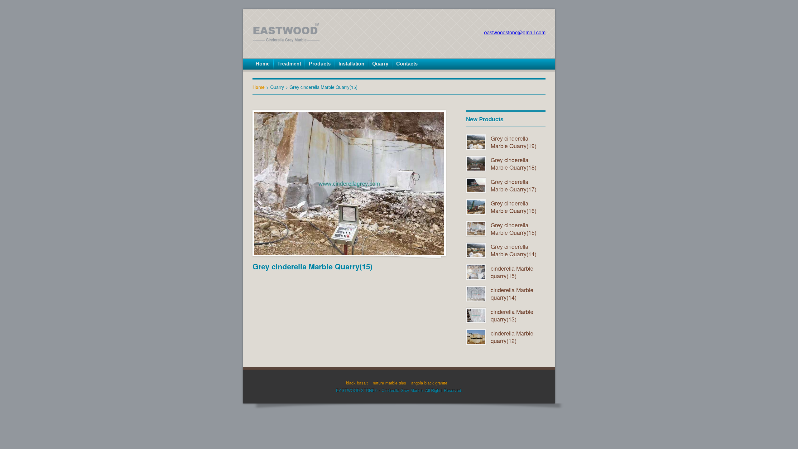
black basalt (357, 383)
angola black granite (429, 383)
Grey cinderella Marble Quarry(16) (513, 207)
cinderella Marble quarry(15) (512, 272)
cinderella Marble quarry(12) (512, 337)
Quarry (277, 87)
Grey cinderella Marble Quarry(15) (513, 228)
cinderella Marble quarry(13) (512, 315)
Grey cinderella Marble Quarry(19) (513, 142)
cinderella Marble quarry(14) (512, 293)
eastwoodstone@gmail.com (515, 32)
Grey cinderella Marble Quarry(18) (513, 163)
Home (258, 87)
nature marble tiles (389, 383)
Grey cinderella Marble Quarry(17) (513, 185)
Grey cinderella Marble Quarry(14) (513, 250)
